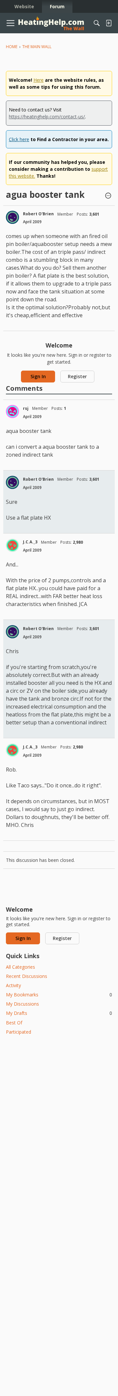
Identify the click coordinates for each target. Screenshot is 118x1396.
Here (38, 80)
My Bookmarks (59, 994)
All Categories (20, 967)
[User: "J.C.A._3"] (12, 545)
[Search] (97, 23)
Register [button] (77, 376)
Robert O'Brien (38, 214)
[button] (108, 196)
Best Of (14, 1022)
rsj (26, 408)
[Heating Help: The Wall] (51, 23)
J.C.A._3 (30, 542)
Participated (18, 1032)
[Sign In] (108, 23)
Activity (13, 985)
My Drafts (59, 1013)
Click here (19, 139)
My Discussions (22, 1004)
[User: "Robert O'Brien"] (12, 217)
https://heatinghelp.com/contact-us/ (47, 116)
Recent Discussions (26, 976)
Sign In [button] (38, 376)
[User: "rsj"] (12, 411)
